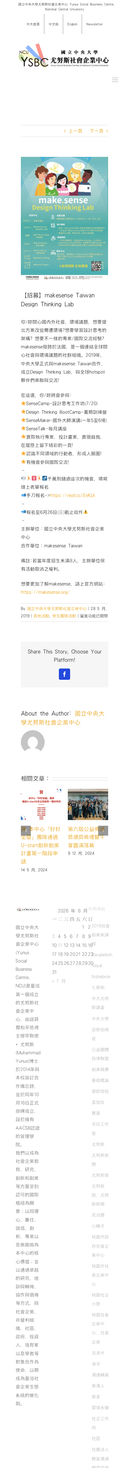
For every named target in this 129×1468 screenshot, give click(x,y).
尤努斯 (98, 1144)
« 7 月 (59, 981)
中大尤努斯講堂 (100, 1002)
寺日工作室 (100, 1128)
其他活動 (41, 616)
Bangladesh (102, 955)
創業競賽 (100, 1069)
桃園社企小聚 (100, 1299)
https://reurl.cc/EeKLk (72, 495)
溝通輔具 (100, 1375)
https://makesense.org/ (45, 592)
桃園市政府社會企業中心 (100, 1246)
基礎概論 (100, 1080)
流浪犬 (98, 1353)
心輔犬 (98, 1226)
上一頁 (75, 131)
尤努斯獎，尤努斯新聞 (100, 1195)
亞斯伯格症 (100, 1034)
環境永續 (100, 1408)
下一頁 (97, 131)
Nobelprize (101, 977)
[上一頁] (26, 831)
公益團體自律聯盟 (100, 1054)
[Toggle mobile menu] (115, 79)
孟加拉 (98, 1102)
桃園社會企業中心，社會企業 (100, 1328)
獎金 (96, 1397)
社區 (96, 1438)
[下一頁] (103, 831)
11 (60, 945)
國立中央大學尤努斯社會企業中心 (57, 608)
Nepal (97, 966)
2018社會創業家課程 (101, 935)
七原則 (98, 987)
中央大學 (100, 1019)
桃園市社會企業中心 (100, 1275)
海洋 (96, 1364)
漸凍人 (98, 1386)
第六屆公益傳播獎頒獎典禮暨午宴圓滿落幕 (86, 837)
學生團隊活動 (64, 616)
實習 (96, 1113)
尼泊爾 (98, 1215)
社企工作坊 (100, 1423)
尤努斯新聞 (100, 1159)
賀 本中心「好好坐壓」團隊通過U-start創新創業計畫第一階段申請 (41, 845)
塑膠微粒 (100, 1091)
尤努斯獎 (100, 1175)
